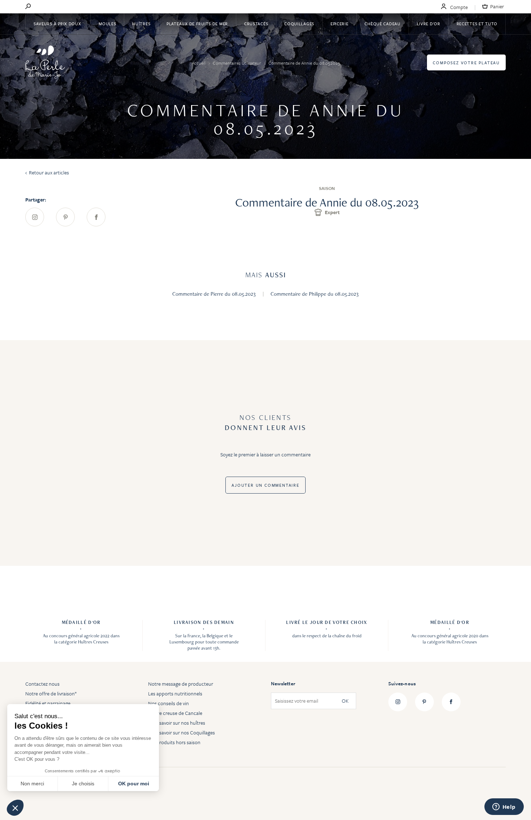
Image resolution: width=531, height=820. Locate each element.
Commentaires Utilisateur (237, 63)
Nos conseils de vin (168, 703)
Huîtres (141, 24)
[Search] (28, 7)
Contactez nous (42, 683)
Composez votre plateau (466, 63)
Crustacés (256, 24)
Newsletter (283, 683)
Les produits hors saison (174, 742)
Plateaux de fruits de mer (197, 24)
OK (345, 701)
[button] (15, 807)
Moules (107, 24)
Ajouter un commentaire (265, 485)
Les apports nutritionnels (175, 693)
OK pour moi (133, 783)
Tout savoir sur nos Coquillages (181, 732)
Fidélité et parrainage (47, 703)
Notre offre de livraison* (51, 693)
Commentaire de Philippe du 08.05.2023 (315, 294)
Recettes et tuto (477, 24)
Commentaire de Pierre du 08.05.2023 (214, 294)
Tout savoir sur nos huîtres (176, 722)
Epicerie (340, 24)
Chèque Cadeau (382, 24)
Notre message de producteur (180, 683)
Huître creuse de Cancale (175, 713)
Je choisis (83, 783)
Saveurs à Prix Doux (58, 24)
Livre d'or (428, 24)
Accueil (199, 63)
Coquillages (299, 24)
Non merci (32, 783)
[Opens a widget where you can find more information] (504, 807)
